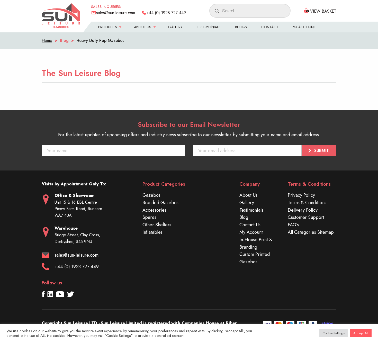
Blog (243, 217)
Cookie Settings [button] (333, 333)
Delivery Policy (303, 210)
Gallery (175, 27)
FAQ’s (293, 224)
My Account (304, 27)
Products (107, 27)
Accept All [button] (360, 333)
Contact (269, 27)
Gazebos (151, 195)
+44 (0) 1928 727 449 (77, 266)
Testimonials (209, 27)
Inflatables (152, 232)
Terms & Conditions (307, 202)
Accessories (154, 210)
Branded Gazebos (160, 202)
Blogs (241, 27)
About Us (142, 27)
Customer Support (306, 217)
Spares (149, 217)
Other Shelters (156, 224)
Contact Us (249, 224)
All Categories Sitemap (311, 232)
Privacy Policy (301, 195)
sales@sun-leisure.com (76, 255)
